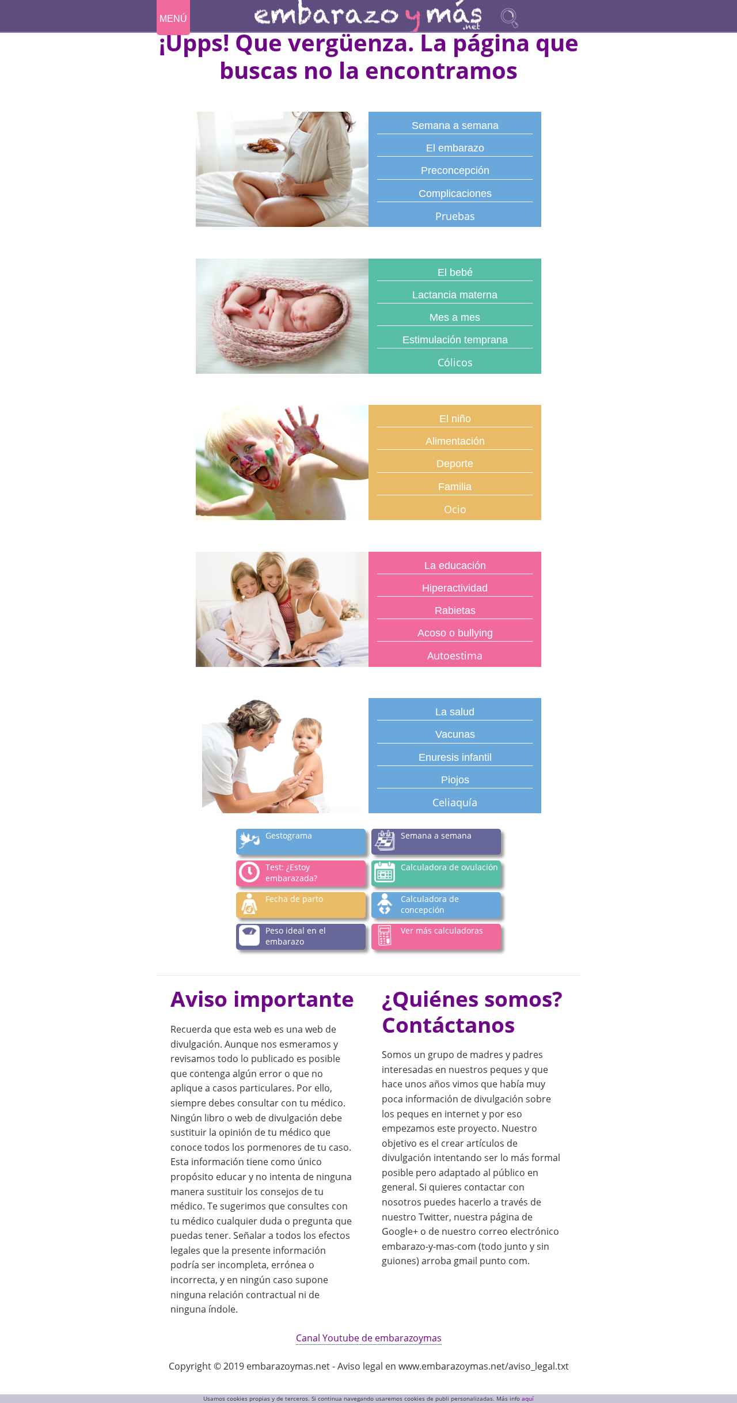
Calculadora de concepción (430, 904)
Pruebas (455, 216)
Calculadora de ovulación (449, 866)
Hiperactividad (455, 588)
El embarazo (455, 148)
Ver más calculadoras (442, 929)
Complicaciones (455, 193)
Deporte (454, 463)
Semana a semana (455, 125)
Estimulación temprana (455, 340)
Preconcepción (455, 170)
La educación (455, 565)
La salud (454, 712)
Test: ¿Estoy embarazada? (291, 872)
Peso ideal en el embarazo (295, 935)
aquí (528, 1398)
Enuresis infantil (455, 757)
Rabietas (455, 610)
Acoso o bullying (455, 633)
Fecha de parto (294, 898)
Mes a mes (455, 317)
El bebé (455, 272)
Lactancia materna (454, 295)
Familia (455, 486)
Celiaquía (454, 802)
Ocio (455, 509)
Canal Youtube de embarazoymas (369, 1338)
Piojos (455, 780)
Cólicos (455, 362)
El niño (455, 418)
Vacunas (455, 734)
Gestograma (288, 834)
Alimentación (455, 441)
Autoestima (455, 655)
